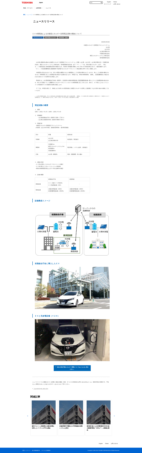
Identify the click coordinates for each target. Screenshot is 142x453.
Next (114, 417)
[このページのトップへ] (138, 450)
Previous (27, 417)
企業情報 (38, 8)
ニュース (48, 8)
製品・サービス (28, 8)
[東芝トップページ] (28, 2)
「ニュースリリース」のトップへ (40, 388)
